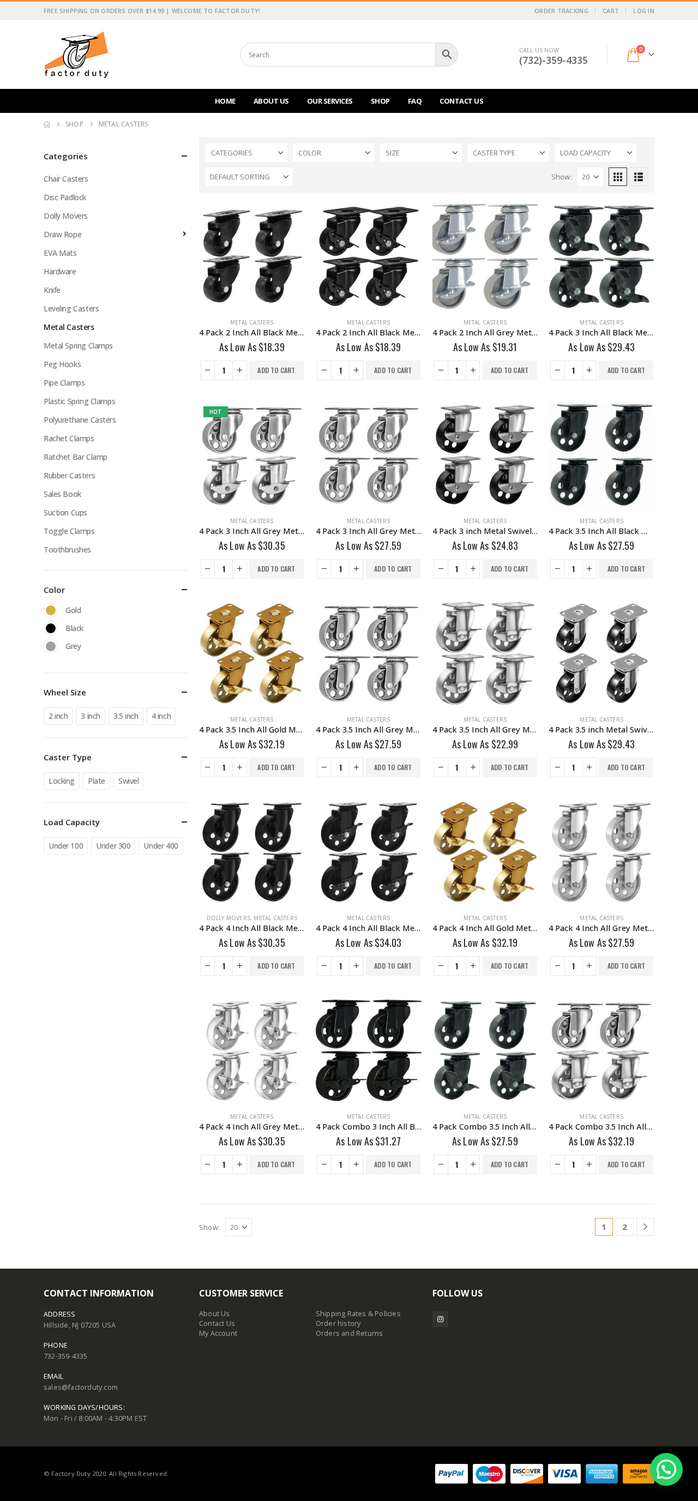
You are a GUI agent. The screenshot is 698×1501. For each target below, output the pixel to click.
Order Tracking (561, 11)
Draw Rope (62, 234)
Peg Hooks (62, 364)
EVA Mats (60, 253)
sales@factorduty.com (81, 1387)
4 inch (161, 716)
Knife (52, 290)
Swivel (128, 781)
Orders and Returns (349, 1333)
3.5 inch (126, 716)
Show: (561, 177)
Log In (643, 11)
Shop (380, 101)
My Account (218, 1333)
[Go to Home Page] (47, 124)
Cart (611, 11)
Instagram (440, 1319)
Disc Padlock (65, 197)
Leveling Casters (71, 308)
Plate (96, 781)
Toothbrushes (67, 549)
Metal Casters (252, 322)
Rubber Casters (69, 475)
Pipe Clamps (64, 382)
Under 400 (160, 845)
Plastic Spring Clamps (79, 401)
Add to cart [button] (276, 370)
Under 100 (66, 845)
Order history (338, 1323)
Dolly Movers (228, 918)
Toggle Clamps (69, 531)
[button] (618, 176)
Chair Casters (66, 178)
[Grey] (51, 646)
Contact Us (461, 101)
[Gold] (51, 610)
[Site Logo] (76, 54)
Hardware (60, 271)
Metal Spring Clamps (78, 345)
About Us (271, 101)
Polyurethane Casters (80, 420)
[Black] (51, 628)
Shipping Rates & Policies (358, 1313)
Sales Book (62, 494)
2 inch (58, 716)
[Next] (645, 1227)
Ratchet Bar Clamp (75, 457)
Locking (62, 781)
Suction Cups (65, 512)
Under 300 (113, 845)
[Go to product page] (252, 256)
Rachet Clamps (69, 438)
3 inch (90, 716)
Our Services (330, 101)
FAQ (415, 101)
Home (225, 101)
